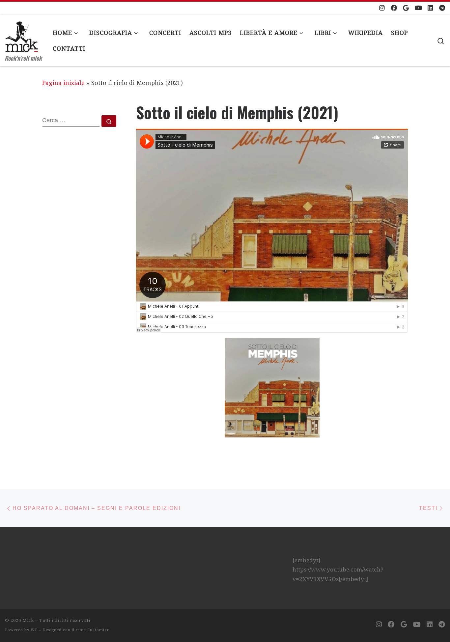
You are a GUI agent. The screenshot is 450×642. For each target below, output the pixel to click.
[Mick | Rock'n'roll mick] (21, 33)
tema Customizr (92, 630)
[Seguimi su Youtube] (418, 8)
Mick (28, 620)
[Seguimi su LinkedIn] (430, 8)
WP (34, 630)
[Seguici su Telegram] (442, 8)
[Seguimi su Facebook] (394, 8)
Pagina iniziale (63, 82)
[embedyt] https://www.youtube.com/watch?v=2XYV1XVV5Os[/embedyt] (338, 569)
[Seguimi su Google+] (406, 8)
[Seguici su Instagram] (382, 8)
